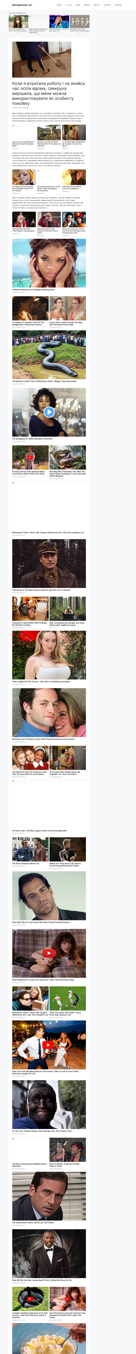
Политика (118, 5)
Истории (69, 5)
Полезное (107, 5)
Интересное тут (22, 4)
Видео (59, 5)
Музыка (87, 5)
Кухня (78, 5)
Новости (96, 5)
